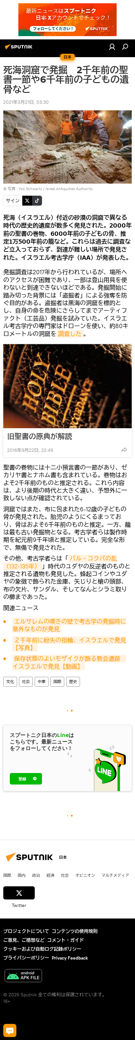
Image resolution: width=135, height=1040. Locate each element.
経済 (50, 875)
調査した (70, 334)
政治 (36, 875)
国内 (22, 875)
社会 (26, 681)
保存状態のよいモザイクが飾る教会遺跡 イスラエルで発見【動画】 (69, 662)
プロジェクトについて (26, 931)
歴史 (73, 681)
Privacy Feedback (70, 958)
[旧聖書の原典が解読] (67, 386)
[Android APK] (23, 976)
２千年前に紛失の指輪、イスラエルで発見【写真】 (69, 644)
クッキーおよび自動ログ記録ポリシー (42, 949)
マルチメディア (115, 875)
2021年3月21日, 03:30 (26, 102)
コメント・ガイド (65, 940)
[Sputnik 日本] (19, 49)
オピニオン (85, 875)
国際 (57, 681)
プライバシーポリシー (26, 958)
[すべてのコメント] (9, 1030)
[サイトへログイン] (112, 46)
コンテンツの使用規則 (75, 931)
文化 (10, 681)
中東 (42, 681)
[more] (124, 449)
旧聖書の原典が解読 (39, 436)
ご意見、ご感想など (24, 940)
